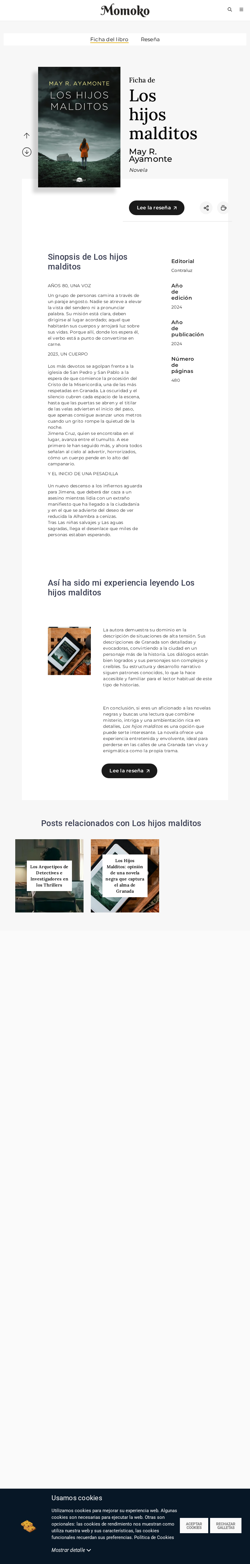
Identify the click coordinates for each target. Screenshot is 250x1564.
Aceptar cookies (194, 1526)
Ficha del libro (109, 39)
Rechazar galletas (225, 1526)
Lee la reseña (154, 208)
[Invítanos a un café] (223, 207)
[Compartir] (206, 207)
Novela (138, 170)
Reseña (150, 39)
